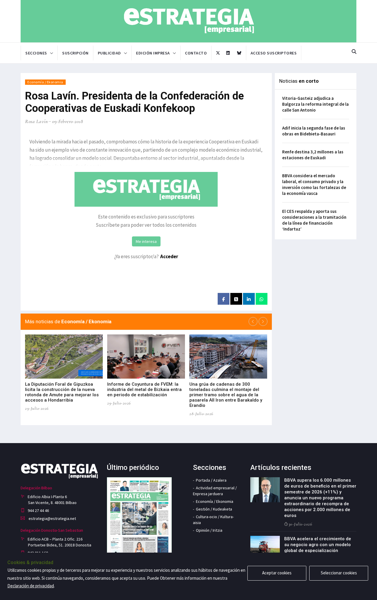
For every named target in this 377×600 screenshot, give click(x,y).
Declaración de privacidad (30, 586)
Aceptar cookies (277, 573)
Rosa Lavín (36, 121)
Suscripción (75, 53)
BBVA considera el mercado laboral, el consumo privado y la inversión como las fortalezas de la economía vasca (314, 184)
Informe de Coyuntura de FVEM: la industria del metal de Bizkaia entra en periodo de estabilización (144, 389)
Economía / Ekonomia (45, 82)
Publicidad (109, 53)
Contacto (196, 53)
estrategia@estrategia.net (52, 518)
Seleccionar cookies (339, 573)
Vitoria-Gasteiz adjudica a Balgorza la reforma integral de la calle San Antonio (315, 104)
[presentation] (253, 321)
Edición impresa (153, 53)
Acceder (169, 256)
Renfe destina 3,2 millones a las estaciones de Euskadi (312, 154)
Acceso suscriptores (274, 53)
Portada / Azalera (211, 480)
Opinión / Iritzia (209, 530)
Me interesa (146, 241)
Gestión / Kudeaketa (214, 509)
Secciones (36, 53)
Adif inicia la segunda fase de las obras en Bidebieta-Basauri (313, 131)
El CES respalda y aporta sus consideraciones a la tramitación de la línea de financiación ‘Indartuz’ (314, 220)
